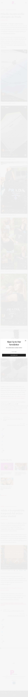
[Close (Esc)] (25, 340)
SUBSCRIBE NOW (14, 355)
